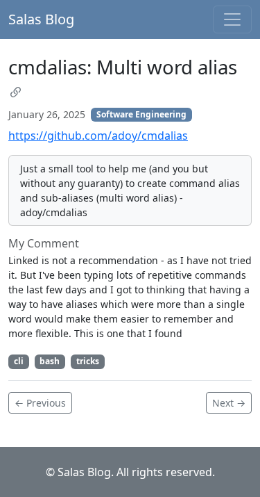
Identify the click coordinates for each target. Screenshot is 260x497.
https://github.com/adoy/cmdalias (98, 135)
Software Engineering (141, 114)
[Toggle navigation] (232, 19)
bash (50, 361)
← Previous (40, 402)
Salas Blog (41, 19)
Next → (228, 402)
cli (19, 361)
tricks (87, 361)
